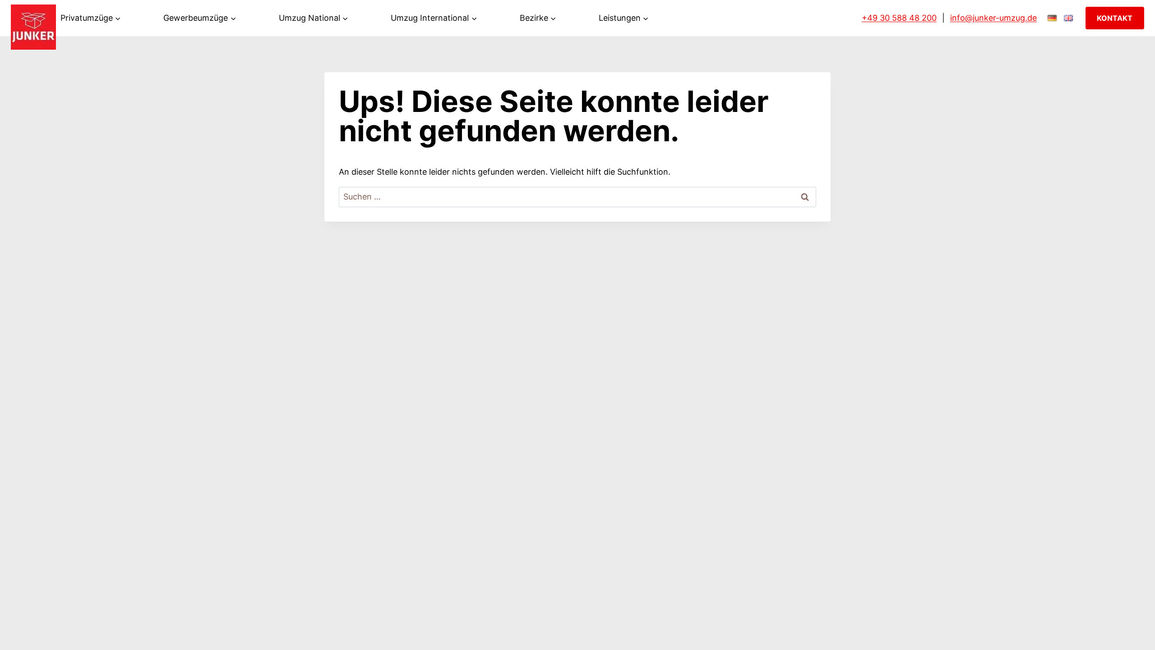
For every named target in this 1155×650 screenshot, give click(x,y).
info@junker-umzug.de (993, 18)
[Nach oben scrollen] (1133, 633)
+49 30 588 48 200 (899, 18)
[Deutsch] (1052, 18)
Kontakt (1114, 18)
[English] (1068, 18)
